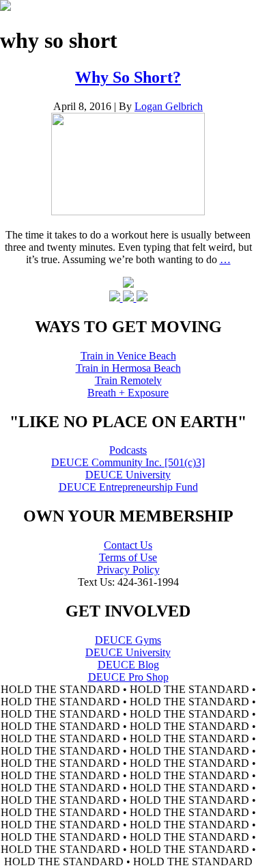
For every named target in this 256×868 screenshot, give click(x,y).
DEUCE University (128, 474)
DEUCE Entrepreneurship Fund (128, 487)
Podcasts (128, 450)
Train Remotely (128, 380)
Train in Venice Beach (128, 356)
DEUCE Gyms (128, 640)
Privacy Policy (128, 569)
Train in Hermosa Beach (128, 368)
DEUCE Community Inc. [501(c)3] (128, 462)
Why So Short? (128, 77)
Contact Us (128, 545)
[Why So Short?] (128, 211)
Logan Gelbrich (168, 106)
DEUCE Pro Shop (128, 677)
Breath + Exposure (128, 392)
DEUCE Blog (128, 664)
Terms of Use (128, 557)
